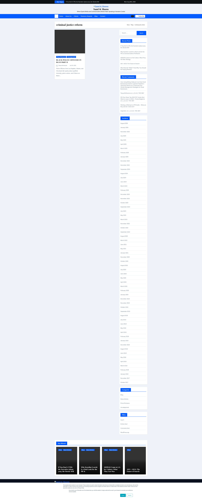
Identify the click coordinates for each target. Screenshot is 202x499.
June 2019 (123, 324)
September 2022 (125, 232)
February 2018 (124, 370)
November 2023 (125, 198)
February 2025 (124, 152)
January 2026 (124, 127)
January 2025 (124, 156)
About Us (68, 16)
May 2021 (123, 248)
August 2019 (124, 315)
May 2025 (123, 140)
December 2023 (125, 194)
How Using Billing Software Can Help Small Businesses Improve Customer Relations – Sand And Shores (133, 83)
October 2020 (124, 261)
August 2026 (124, 123)
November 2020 (125, 257)
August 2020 (124, 265)
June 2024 (123, 182)
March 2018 (123, 365)
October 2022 (124, 227)
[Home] (56, 16)
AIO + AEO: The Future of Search (130, 63)
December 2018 (125, 344)
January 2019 (124, 340)
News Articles (124, 399)
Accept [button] (123, 495)
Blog (96, 16)
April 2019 (123, 332)
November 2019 (125, 303)
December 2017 (125, 378)
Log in (122, 420)
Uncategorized (71, 57)
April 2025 (123, 144)
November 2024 (125, 165)
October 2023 (124, 202)
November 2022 (125, 223)
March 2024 (123, 186)
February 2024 (124, 190)
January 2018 (124, 374)
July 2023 (123, 211)
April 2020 (123, 282)
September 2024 (125, 169)
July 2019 (123, 319)
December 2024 (125, 161)
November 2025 (125, 131)
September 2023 (125, 207)
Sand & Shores (101, 9)
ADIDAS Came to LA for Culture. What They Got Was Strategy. (112, 470)
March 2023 (123, 219)
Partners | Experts (86, 16)
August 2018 (124, 349)
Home (61, 16)
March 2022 (123, 240)
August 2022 (124, 236)
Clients (76, 16)
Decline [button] (129, 495)
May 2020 (123, 278)
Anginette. (123, 111)
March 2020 (123, 286)
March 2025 (123, 148)
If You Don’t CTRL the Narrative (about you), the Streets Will (66, 469)
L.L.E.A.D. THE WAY (138, 93)
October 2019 (124, 307)
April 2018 (123, 361)
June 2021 (123, 244)
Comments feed (125, 428)
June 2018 (123, 353)
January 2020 (124, 294)
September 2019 (125, 311)
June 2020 (123, 273)
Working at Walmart (126, 105)
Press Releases (61, 57)
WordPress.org (124, 432)
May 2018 (123, 357)
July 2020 (123, 269)
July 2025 (123, 136)
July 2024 (123, 177)
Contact (102, 16)
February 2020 (124, 290)
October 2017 (124, 382)
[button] (146, 16)
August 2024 (124, 173)
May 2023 (123, 215)
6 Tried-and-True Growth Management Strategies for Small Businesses (132, 87)
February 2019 (124, 336)
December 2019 (125, 299)
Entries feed (123, 424)
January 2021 (124, 253)
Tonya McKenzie (62, 65)
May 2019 (123, 328)
